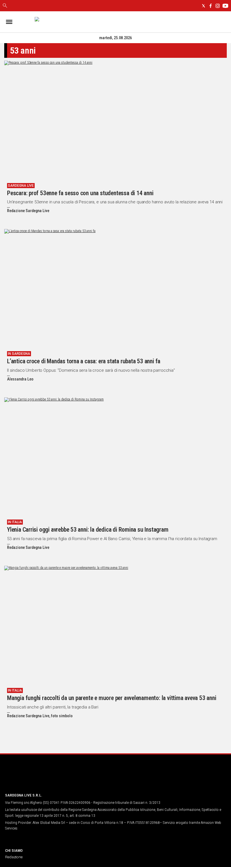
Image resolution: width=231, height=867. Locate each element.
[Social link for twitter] (203, 6)
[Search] (5, 5)
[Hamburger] (9, 22)
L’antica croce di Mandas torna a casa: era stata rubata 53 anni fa (83, 361)
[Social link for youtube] (225, 6)
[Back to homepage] (34, 777)
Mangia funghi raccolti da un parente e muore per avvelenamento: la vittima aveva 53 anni (111, 697)
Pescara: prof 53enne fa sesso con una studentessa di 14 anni (80, 193)
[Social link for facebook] (210, 6)
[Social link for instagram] (218, 6)
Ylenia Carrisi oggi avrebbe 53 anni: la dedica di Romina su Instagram (87, 529)
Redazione (14, 857)
